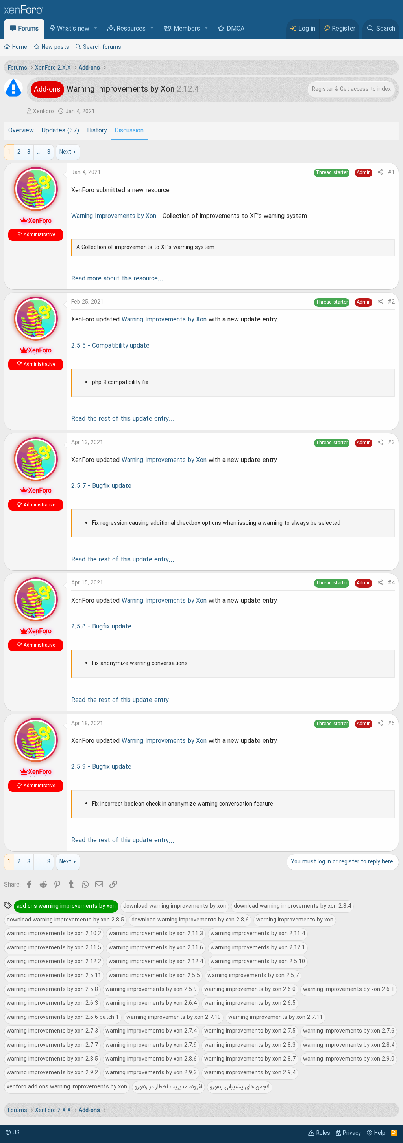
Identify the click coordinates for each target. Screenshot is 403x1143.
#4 (391, 583)
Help (379, 1133)
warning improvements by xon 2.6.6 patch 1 (63, 1017)
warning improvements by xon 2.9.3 (151, 1072)
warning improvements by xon (294, 920)
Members (187, 29)
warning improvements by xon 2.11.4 (258, 933)
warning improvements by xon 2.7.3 (52, 1031)
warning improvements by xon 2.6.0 (250, 989)
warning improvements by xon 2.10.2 (54, 933)
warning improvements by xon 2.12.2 (54, 961)
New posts (55, 47)
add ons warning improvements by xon (66, 906)
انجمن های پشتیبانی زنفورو (240, 1087)
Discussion (129, 131)
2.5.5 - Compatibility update (110, 346)
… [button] (39, 152)
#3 (391, 442)
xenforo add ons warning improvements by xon (67, 1087)
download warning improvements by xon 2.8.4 (292, 906)
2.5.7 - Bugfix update (101, 486)
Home (19, 47)
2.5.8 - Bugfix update (101, 627)
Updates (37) (60, 131)
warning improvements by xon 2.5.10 (258, 961)
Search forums (102, 47)
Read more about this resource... (117, 279)
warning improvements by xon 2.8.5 (52, 1059)
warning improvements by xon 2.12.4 (156, 961)
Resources (131, 29)
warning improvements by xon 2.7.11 (275, 1017)
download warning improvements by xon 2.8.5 (65, 920)
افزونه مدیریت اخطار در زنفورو (168, 1087)
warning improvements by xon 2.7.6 (348, 1031)
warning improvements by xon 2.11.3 (156, 933)
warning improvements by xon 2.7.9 (151, 1045)
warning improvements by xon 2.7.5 (250, 1031)
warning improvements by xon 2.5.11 (54, 975)
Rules (323, 1133)
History (97, 131)
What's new (73, 29)
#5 (391, 723)
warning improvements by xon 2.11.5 (54, 947)
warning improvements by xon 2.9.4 (250, 1072)
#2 (391, 302)
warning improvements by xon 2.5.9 (151, 989)
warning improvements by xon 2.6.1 (348, 989)
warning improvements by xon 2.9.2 (52, 1072)
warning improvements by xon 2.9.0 (348, 1059)
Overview (21, 131)
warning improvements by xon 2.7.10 (173, 1017)
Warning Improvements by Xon (113, 216)
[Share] (380, 173)
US (15, 1132)
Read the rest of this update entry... (122, 419)
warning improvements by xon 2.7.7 (52, 1045)
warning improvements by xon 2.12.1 (258, 947)
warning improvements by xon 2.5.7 (253, 975)
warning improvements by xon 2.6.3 (52, 1003)
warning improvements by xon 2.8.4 (348, 1045)
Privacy (352, 1133)
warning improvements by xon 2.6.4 (151, 1003)
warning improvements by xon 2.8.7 (250, 1059)
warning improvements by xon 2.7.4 (151, 1031)
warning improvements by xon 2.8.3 (250, 1045)
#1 (391, 172)
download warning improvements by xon (174, 906)
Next (65, 152)
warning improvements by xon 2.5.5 (154, 975)
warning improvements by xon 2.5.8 (52, 989)
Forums (28, 29)
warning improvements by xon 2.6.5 (250, 1003)
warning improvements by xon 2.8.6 (151, 1059)
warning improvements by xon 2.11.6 (156, 947)
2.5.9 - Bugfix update (101, 767)
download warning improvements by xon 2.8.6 (190, 920)
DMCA (235, 29)
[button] (96, 28)
